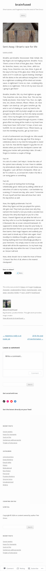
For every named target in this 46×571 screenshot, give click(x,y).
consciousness (8, 457)
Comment (35, 373)
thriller (16, 293)
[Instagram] (8, 401)
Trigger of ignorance (10, 443)
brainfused (23, 4)
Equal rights (7, 462)
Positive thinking (9, 476)
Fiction (23, 287)
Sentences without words (12, 440)
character (6, 290)
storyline (10, 293)
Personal (6, 474)
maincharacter (32, 290)
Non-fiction (7, 471)
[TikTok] (4, 401)
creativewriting (15, 290)
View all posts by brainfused (14, 318)
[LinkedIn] (15, 401)
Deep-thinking (8, 460)
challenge (37, 287)
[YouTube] (11, 401)
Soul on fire (7, 437)
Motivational (7, 468)
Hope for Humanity (9, 434)
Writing (5, 485)
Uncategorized (8, 482)
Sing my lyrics (7, 479)
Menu (23, 15)
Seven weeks (8, 432)
